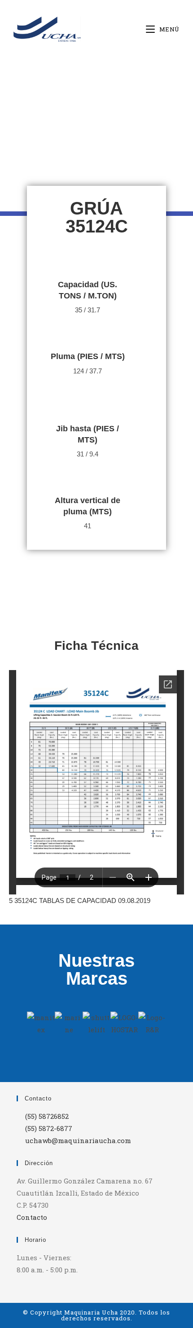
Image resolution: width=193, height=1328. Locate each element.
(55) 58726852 (47, 1116)
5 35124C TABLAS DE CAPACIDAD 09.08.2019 (79, 900)
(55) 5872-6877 (48, 1128)
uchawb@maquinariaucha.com (78, 1140)
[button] (35, 1023)
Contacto (32, 1217)
